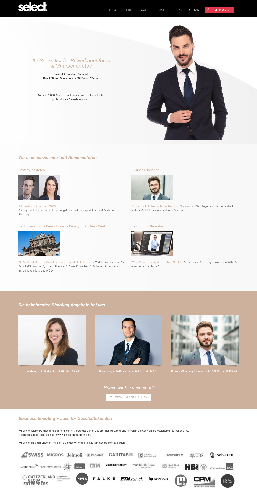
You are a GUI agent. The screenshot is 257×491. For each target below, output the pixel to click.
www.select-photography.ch (73, 434)
